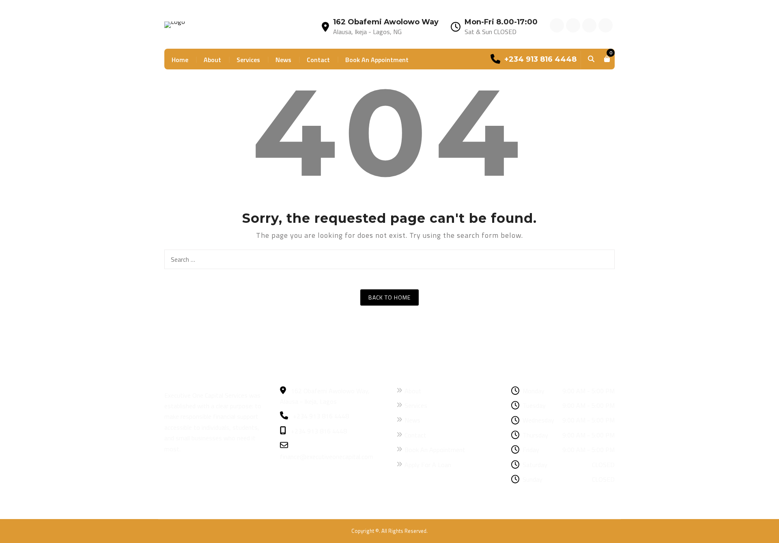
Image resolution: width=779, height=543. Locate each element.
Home (180, 60)
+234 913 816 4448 (320, 416)
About (212, 60)
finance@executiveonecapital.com (326, 456)
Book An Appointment (377, 60)
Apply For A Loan (428, 465)
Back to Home (389, 297)
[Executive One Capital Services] (174, 24)
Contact (318, 60)
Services (248, 60)
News (283, 60)
